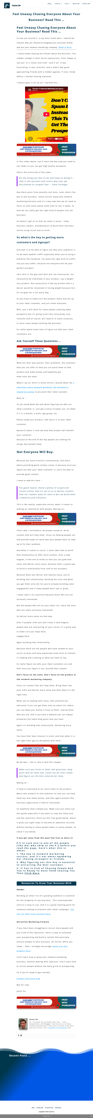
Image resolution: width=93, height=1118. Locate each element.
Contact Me (86, 3)
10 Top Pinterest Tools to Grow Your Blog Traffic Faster (36, 1075)
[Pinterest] (21, 1036)
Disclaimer (58, 1107)
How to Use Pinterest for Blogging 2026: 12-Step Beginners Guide (40, 1088)
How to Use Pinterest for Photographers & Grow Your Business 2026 (41, 1063)
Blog (49, 3)
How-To (57, 3)
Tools (66, 3)
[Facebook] (18, 1036)
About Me (76, 3)
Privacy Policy (49, 1107)
